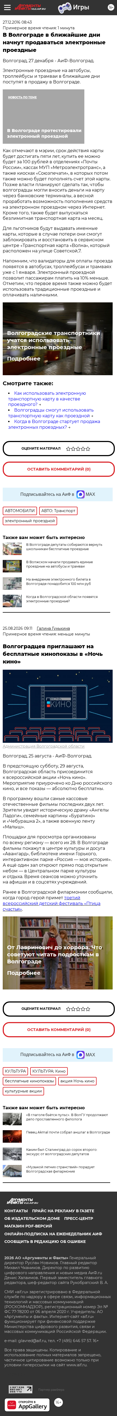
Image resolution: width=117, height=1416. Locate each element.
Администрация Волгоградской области (44, 746)
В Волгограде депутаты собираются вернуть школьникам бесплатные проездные (64, 547)
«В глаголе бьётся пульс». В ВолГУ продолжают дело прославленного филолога (67, 1117)
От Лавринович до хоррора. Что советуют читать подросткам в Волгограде (54, 954)
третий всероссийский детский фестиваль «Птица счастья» (51, 903)
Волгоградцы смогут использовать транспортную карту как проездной (51, 413)
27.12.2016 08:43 (17, 22)
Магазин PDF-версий (28, 1226)
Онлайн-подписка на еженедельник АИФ (53, 1234)
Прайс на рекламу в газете (63, 1210)
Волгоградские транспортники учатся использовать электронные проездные (53, 340)
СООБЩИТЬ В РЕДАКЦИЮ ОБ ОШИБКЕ (45, 1241)
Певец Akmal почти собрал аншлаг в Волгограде (68, 1132)
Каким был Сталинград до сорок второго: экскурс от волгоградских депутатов (61, 1152)
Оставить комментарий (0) (59, 469)
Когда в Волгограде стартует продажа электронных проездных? (54, 424)
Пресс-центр (78, 1218)
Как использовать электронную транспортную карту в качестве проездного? (47, 399)
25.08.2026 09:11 (17, 628)
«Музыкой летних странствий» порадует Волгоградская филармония (60, 1169)
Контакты (16, 1210)
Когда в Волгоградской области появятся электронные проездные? (62, 599)
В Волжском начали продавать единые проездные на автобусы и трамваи (59, 564)
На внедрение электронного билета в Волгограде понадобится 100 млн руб (58, 581)
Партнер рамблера (51, 1389)
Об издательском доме (32, 1218)
